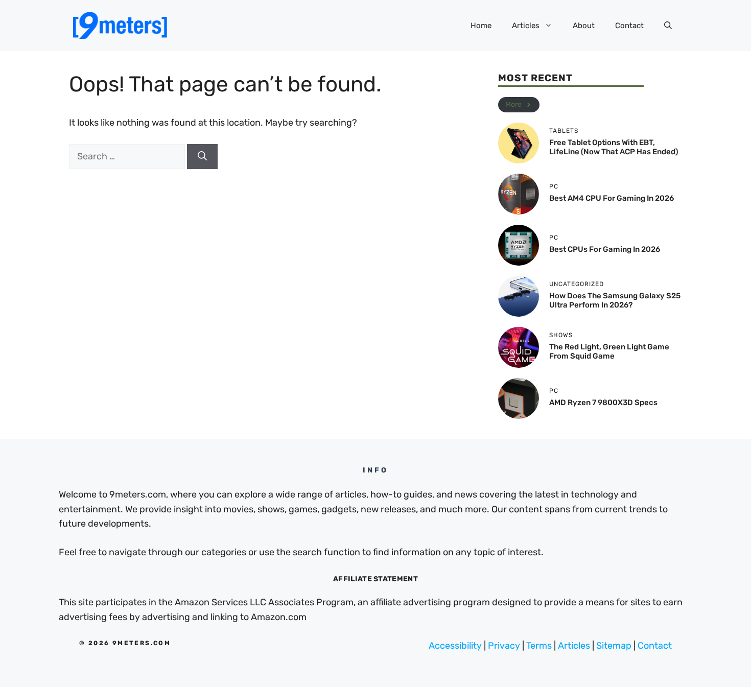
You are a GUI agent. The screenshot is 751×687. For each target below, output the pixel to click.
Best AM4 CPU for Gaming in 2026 (611, 198)
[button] (668, 25)
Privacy (504, 645)
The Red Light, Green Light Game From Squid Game (609, 351)
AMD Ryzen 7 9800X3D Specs (603, 402)
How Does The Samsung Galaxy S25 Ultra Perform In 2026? (614, 300)
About (584, 25)
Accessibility (455, 645)
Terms (539, 645)
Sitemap (613, 645)
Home (481, 25)
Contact (629, 25)
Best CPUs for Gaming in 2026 (604, 249)
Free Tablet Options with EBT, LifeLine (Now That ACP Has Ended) (613, 147)
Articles (525, 25)
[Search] (202, 156)
